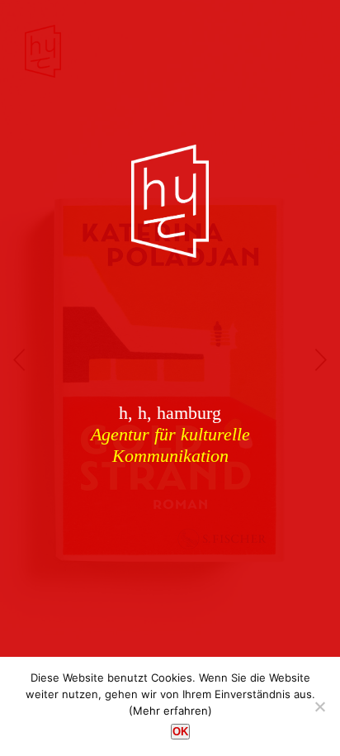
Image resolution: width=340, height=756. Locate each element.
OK (180, 731)
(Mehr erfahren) (170, 710)
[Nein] (319, 706)
